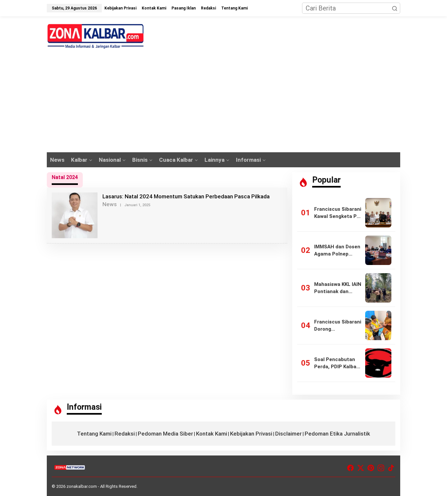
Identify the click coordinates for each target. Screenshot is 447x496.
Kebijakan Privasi (251, 433)
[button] (394, 8)
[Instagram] (381, 468)
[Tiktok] (391, 468)
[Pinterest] (371, 468)
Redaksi (125, 433)
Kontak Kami (211, 433)
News (109, 204)
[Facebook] (350, 468)
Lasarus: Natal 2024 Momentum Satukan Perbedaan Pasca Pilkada (186, 196)
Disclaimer (288, 433)
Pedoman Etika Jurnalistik (337, 433)
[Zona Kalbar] (96, 36)
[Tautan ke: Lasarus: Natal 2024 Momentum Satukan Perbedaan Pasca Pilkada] (75, 214)
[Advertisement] (223, 103)
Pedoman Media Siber (165, 433)
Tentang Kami (94, 433)
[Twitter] (360, 468)
